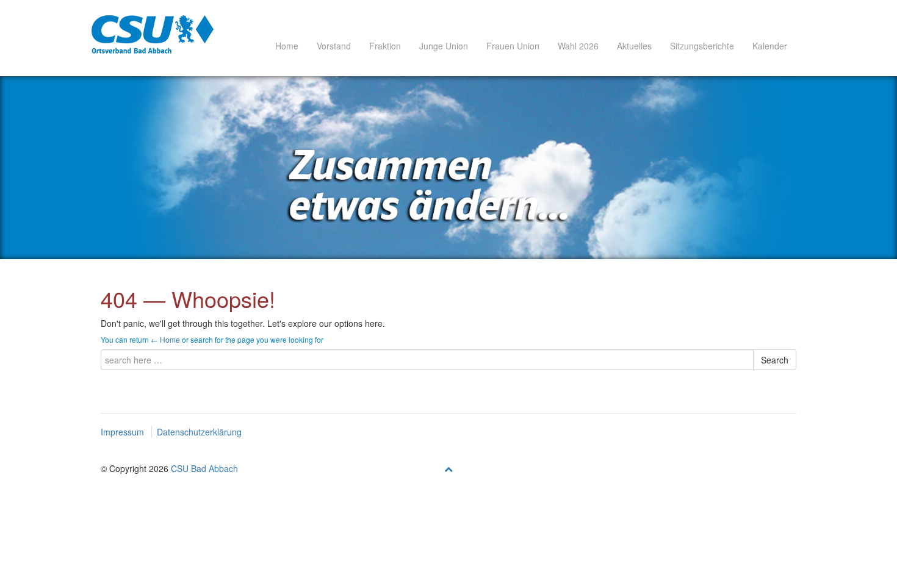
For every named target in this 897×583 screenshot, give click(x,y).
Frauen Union (512, 46)
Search (774, 360)
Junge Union (443, 46)
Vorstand (334, 46)
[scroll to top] (448, 468)
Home (286, 46)
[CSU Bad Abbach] (153, 34)
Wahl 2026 (578, 46)
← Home (165, 339)
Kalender (769, 46)
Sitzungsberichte (702, 46)
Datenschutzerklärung (199, 432)
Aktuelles (634, 46)
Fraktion (385, 46)
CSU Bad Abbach (204, 468)
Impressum (122, 432)
